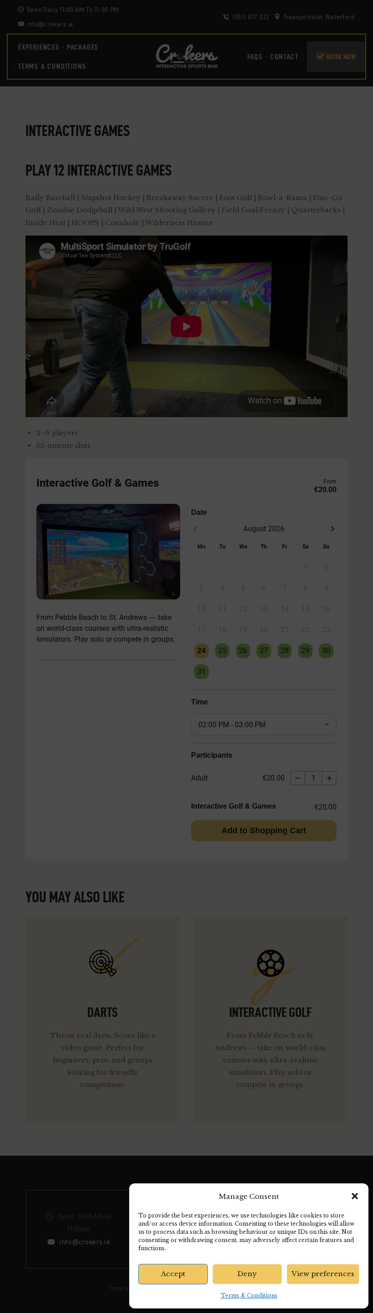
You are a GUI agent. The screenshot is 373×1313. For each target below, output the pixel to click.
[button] (354, 1196)
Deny (247, 1273)
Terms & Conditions (249, 1295)
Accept (173, 1273)
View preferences (323, 1273)
